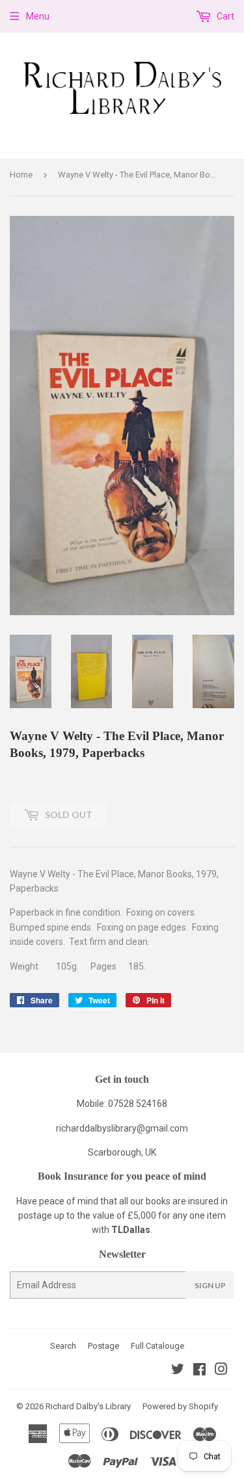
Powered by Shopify (180, 1406)
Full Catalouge (157, 1346)
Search (63, 1346)
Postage (103, 1346)
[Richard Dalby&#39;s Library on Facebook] (199, 1371)
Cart (224, 16)
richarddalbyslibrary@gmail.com (122, 1128)
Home (21, 174)
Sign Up (210, 1285)
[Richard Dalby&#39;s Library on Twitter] (177, 1371)
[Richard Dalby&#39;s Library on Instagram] (221, 1371)
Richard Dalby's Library (88, 1406)
